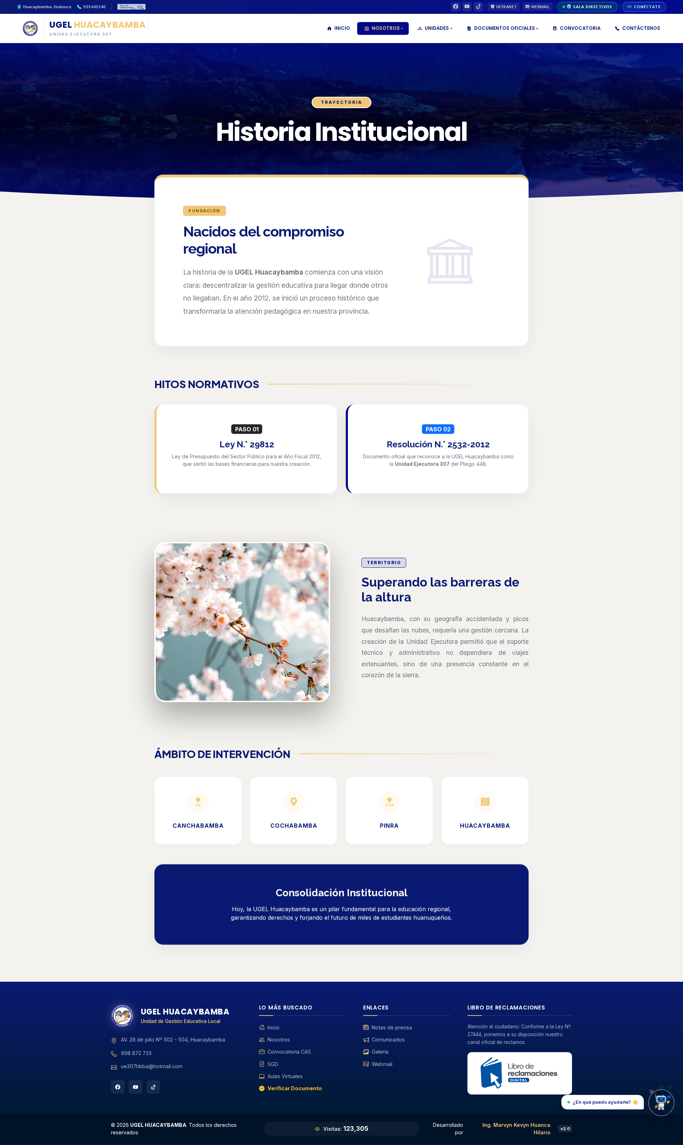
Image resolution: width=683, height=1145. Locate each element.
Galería (380, 1052)
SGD (273, 1064)
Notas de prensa (392, 1027)
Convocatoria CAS (289, 1052)
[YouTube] (467, 6)
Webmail (382, 1064)
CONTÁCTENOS (641, 28)
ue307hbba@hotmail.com (151, 1066)
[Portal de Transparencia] (131, 7)
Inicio (274, 1027)
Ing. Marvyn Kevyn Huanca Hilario (516, 1129)
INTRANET (506, 6)
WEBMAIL (540, 6)
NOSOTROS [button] (386, 28)
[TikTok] (478, 6)
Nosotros (279, 1040)
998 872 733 (136, 1053)
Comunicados (388, 1040)
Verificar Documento (295, 1088)
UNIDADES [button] (437, 28)
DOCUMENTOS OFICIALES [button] (504, 28)
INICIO (342, 28)
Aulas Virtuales (285, 1076)
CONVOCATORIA (580, 28)
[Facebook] (455, 6)
